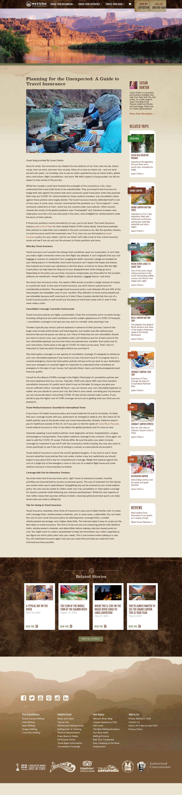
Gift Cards (98, 726)
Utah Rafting (28, 722)
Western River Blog (102, 719)
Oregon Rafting (29, 729)
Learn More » (137, 174)
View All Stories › (90, 639)
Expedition (143, 6)
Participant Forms (66, 739)
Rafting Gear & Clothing (69, 729)
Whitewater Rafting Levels (70, 726)
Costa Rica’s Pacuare (108, 424)
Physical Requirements (68, 733)
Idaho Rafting (28, 726)
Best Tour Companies (103, 739)
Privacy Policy (136, 729)
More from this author (141, 114)
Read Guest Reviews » (142, 522)
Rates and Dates (65, 719)
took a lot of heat (43, 226)
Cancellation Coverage (68, 746)
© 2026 (25, 706)
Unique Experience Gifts (105, 722)
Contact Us (134, 722)
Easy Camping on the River (106, 743)
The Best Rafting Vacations (106, 729)
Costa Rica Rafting (31, 733)
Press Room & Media (67, 736)
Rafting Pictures (101, 736)
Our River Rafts (100, 733)
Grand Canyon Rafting (33, 719)
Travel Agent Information (69, 743)
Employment (99, 746)
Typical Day (63, 722)
